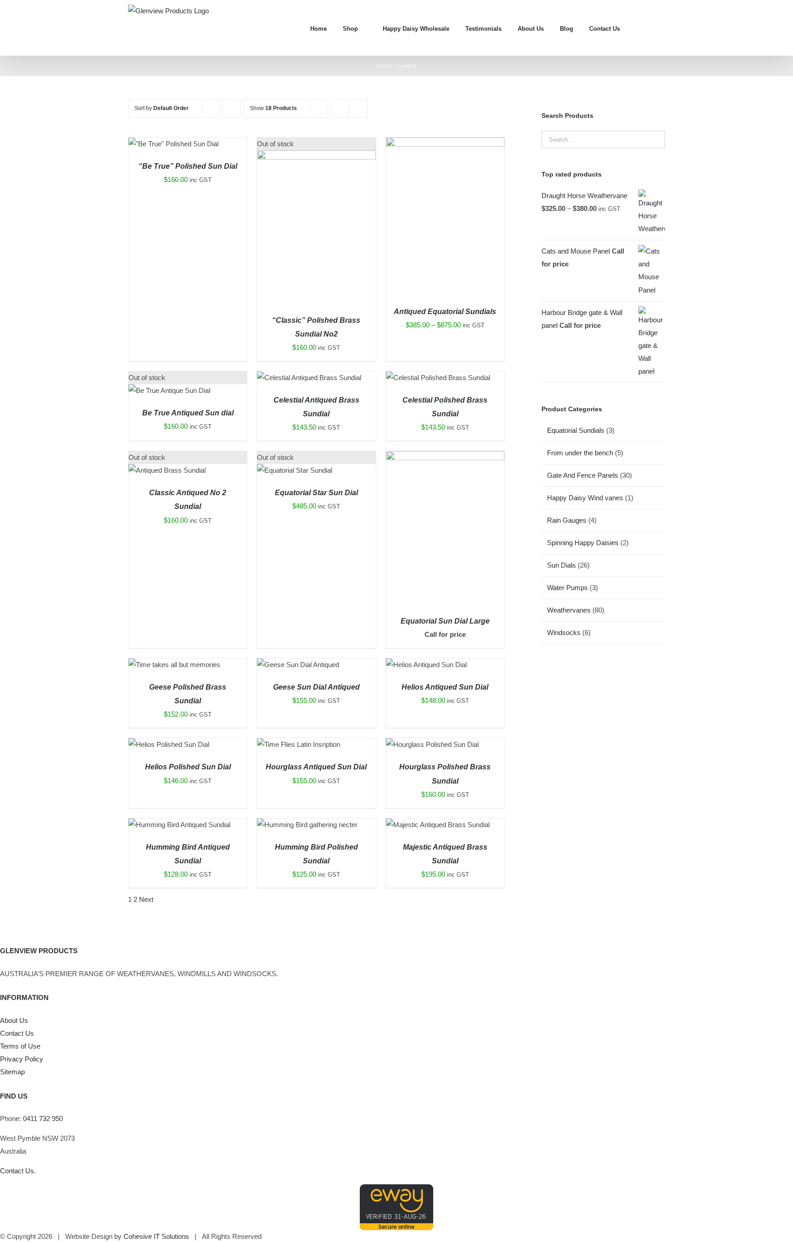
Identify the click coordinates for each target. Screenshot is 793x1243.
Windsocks (564, 632)
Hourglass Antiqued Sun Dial (316, 767)
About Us (14, 1020)
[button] (662, 27)
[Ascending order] (231, 108)
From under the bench (580, 453)
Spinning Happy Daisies (583, 543)
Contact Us (17, 1033)
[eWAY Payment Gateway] (396, 1190)
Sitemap (12, 1072)
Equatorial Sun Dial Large (445, 621)
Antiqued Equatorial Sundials (445, 311)
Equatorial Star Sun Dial (316, 493)
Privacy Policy (21, 1059)
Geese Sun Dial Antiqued (316, 687)
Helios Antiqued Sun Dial (445, 687)
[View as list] (358, 108)
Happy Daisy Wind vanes (585, 498)
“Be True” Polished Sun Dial (188, 166)
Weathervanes (569, 610)
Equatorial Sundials (575, 430)
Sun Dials (561, 565)
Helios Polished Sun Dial (188, 767)
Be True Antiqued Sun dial (188, 413)
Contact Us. (18, 1171)
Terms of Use (20, 1046)
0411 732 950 (43, 1118)
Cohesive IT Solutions (156, 1236)
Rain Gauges (566, 520)
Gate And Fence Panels (582, 475)
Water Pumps (567, 587)
